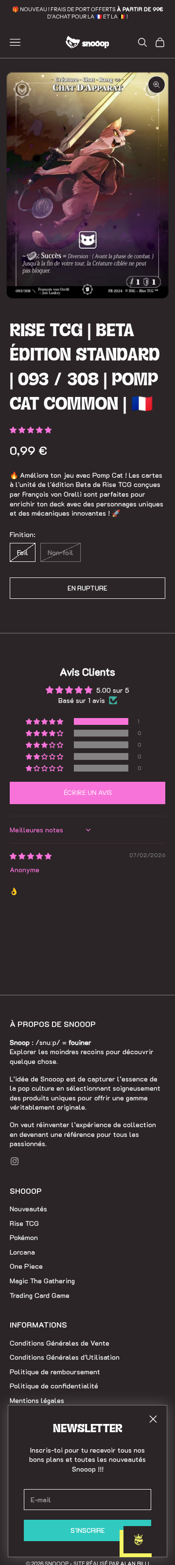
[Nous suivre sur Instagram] (14, 1161)
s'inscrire (87, 1530)
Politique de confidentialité (54, 1385)
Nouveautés (28, 1208)
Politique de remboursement (55, 1371)
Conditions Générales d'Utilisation (65, 1357)
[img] (31, 856)
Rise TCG (24, 1223)
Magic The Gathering (42, 1280)
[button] (31, 429)
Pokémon (24, 1237)
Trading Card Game (40, 1295)
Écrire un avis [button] (88, 792)
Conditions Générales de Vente (59, 1343)
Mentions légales (37, 1400)
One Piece (26, 1266)
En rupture (87, 588)
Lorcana (22, 1252)
